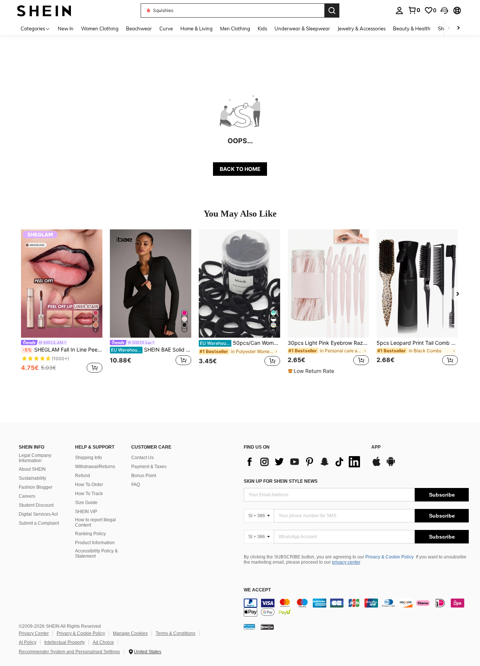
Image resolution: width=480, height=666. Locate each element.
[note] (312, 371)
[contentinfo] (356, 608)
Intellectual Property (64, 642)
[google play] (391, 465)
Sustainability (32, 478)
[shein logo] (44, 10)
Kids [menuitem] (262, 28)
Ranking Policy (90, 533)
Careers (27, 496)
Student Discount (36, 505)
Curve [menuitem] (166, 28)
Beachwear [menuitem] (139, 28)
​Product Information (95, 542)
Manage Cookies (130, 633)
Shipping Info (88, 457)
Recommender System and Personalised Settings (69, 651)
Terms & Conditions (175, 633)
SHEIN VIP (86, 511)
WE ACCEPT (257, 590)
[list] (304, 461)
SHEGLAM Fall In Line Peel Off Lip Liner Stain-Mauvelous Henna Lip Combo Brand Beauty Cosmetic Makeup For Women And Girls (62, 350)
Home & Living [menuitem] (196, 28)
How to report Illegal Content (95, 522)
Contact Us (142, 457)
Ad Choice (103, 642)
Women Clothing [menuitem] (99, 28)
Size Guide (86, 502)
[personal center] (399, 10)
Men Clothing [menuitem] (235, 28)
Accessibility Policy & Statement (96, 553)
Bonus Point (143, 475)
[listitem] (61, 302)
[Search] (331, 10)
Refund (82, 475)
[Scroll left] (449, 28)
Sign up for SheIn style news (281, 481)
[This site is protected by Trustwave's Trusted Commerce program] (249, 626)
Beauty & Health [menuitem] (411, 28)
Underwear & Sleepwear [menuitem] (302, 28)
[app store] (376, 465)
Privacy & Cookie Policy (389, 557)
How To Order (89, 484)
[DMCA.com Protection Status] (267, 626)
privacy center (346, 562)
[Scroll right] (458, 28)
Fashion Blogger (35, 487)
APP (376, 447)
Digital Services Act (38, 514)
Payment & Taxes (148, 466)
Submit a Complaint (39, 523)
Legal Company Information (35, 458)
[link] (414, 10)
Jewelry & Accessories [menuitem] (362, 28)
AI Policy (27, 642)
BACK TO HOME (240, 169)
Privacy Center (34, 633)
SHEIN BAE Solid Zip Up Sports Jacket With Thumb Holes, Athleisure (151, 350)
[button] (444, 10)
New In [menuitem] (66, 28)
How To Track (89, 493)
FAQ (135, 484)
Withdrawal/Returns (95, 466)
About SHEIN (32, 469)
